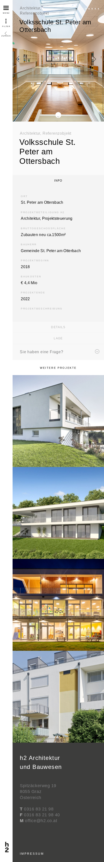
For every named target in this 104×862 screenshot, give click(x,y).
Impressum (32, 853)
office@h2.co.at (41, 820)
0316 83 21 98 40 (42, 814)
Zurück (6, 28)
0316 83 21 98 (38, 809)
